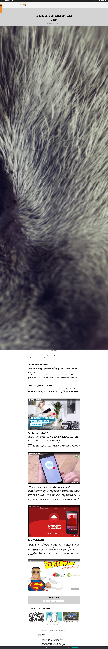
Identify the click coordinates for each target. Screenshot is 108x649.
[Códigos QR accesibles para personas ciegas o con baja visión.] (37, 616)
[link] (1, 5)
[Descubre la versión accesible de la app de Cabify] (71, 616)
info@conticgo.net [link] (16, 0)
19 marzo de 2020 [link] (51, 23)
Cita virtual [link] (79, 4)
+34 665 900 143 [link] (8, 0)
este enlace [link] (31, 594)
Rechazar (77, 647)
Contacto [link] (83, 4)
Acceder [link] (97, 0)
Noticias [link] (52, 4)
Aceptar (73, 647)
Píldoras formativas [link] (58, 4)
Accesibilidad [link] (51, 11)
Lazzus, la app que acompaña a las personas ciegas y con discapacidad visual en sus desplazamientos (53, 623)
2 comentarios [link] (58, 23)
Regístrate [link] (93, 0)
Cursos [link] (48, 4)
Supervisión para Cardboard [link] (38, 550)
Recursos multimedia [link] (66, 4)
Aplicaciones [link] (57, 11)
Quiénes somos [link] (73, 4)
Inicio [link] (45, 4)
